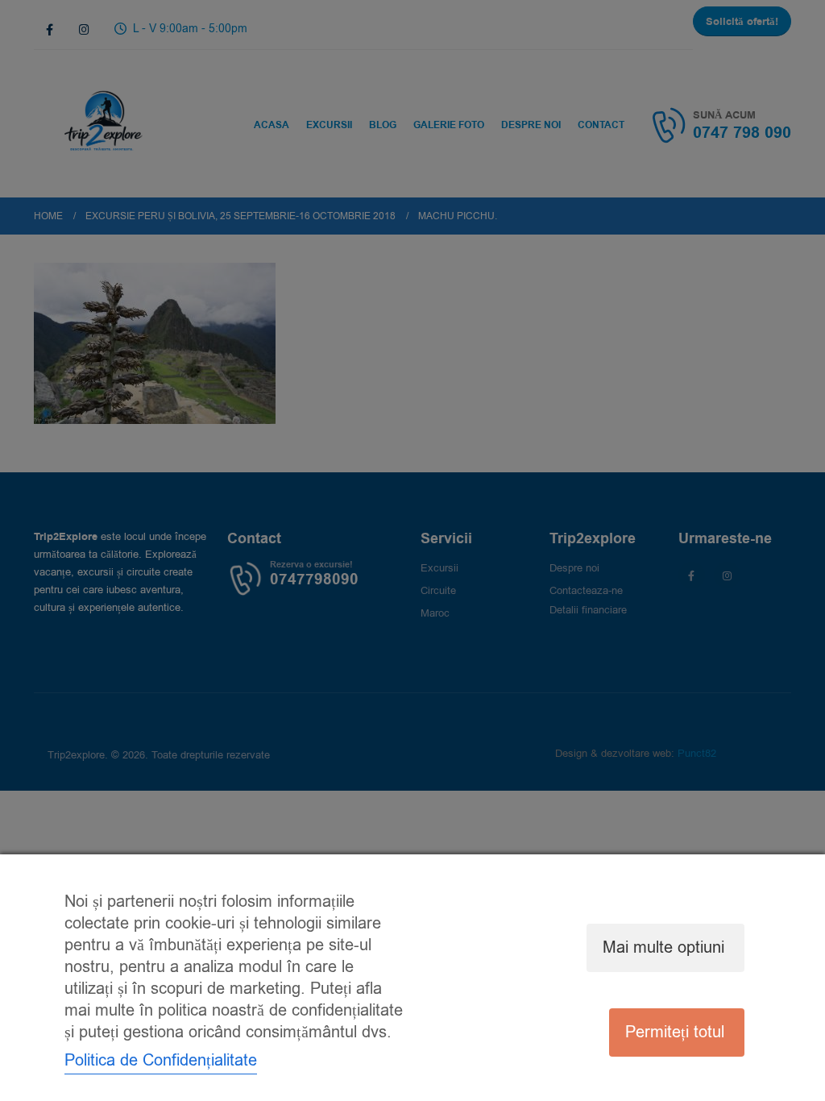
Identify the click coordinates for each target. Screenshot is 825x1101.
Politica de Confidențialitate (160, 1060)
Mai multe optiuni (663, 947)
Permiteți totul (674, 1032)
